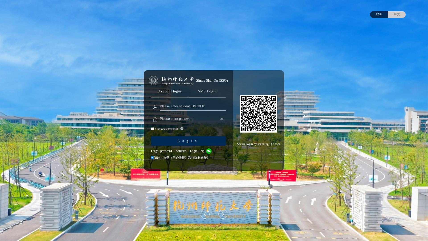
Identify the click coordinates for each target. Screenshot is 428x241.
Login (188, 141)
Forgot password (161, 151)
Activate (181, 151)
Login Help (197, 151)
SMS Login (207, 91)
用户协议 (179, 158)
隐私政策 (200, 158)
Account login (169, 91)
